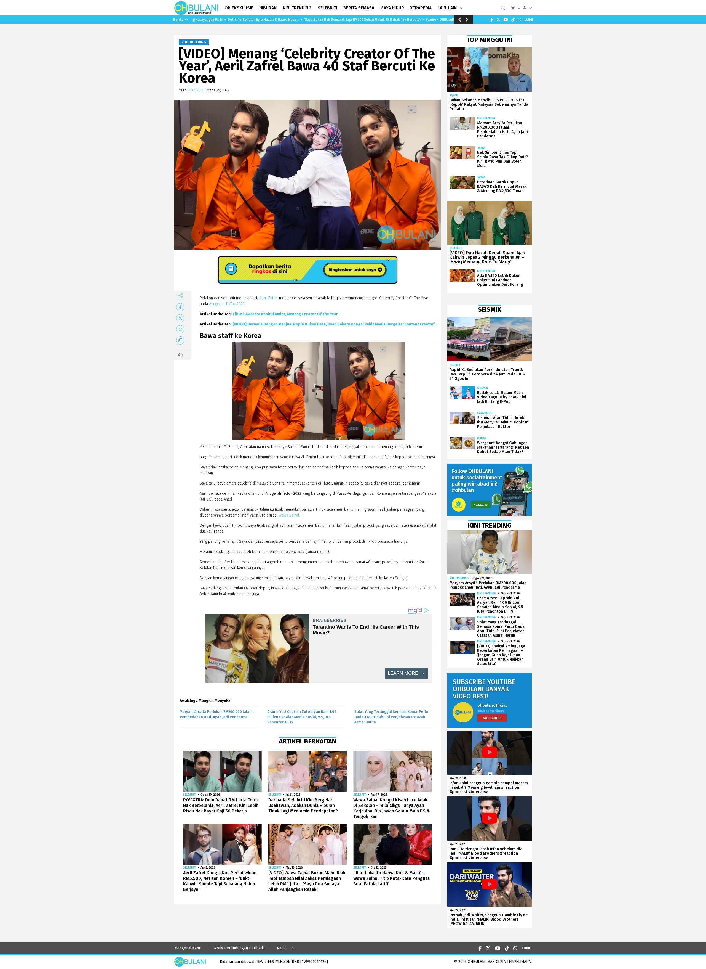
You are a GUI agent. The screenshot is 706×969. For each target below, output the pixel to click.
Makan (481, 438)
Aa (180, 355)
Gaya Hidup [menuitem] (392, 7)
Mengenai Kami (187, 948)
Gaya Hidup (485, 413)
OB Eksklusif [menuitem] (238, 7)
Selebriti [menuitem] (327, 7)
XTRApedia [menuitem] (421, 7)
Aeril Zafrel (268, 298)
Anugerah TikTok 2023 (227, 303)
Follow (481, 504)
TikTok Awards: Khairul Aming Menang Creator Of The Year (285, 314)
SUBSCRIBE (492, 718)
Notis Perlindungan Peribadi (239, 948)
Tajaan (454, 95)
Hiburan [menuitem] (268, 7)
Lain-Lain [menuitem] (447, 7)
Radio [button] (282, 948)
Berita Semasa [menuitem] (358, 7)
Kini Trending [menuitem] (297, 7)
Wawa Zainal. (288, 515)
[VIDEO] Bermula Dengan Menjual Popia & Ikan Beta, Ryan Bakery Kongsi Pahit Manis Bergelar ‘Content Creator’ (333, 324)
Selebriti (189, 794)
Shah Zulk (195, 90)
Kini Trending (193, 42)
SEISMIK (455, 365)
